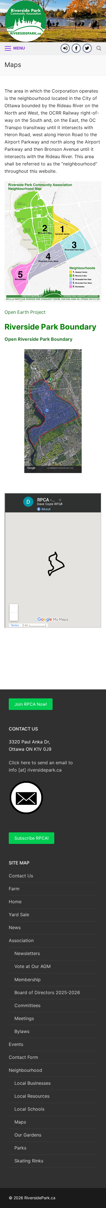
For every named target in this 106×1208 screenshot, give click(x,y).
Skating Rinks (28, 1161)
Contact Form (23, 1057)
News (15, 927)
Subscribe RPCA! (31, 838)
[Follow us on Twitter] (87, 48)
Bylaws (21, 1031)
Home (15, 901)
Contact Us (21, 875)
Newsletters (27, 953)
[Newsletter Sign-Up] (65, 48)
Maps (20, 1122)
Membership (27, 979)
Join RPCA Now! (30, 704)
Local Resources (31, 1096)
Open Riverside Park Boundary (38, 339)
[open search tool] (98, 48)
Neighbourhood (25, 1070)
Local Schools (29, 1109)
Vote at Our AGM (32, 966)
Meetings (24, 1018)
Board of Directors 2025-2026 (47, 992)
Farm (14, 888)
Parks (20, 1148)
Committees (27, 1005)
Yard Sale (19, 914)
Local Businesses (32, 1083)
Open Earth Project (25, 312)
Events (16, 1044)
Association (21, 940)
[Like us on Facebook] (76, 48)
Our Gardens (27, 1135)
